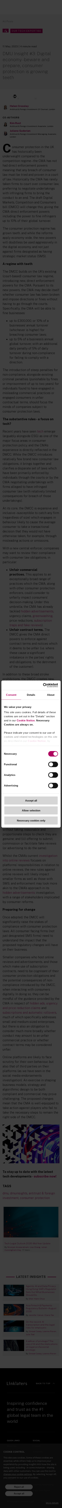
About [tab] (51, 694)
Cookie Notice (26, 720)
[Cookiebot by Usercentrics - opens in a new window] (43, 685)
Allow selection (31, 810)
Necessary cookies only (31, 820)
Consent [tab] (11, 694)
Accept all (31, 800)
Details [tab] (31, 694)
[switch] (53, 764)
